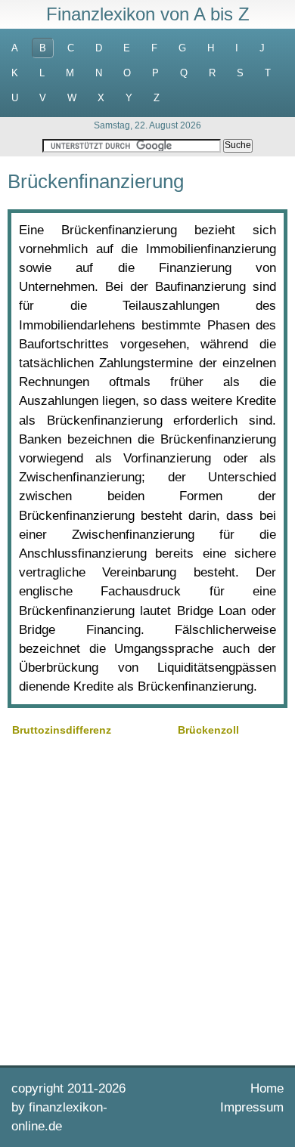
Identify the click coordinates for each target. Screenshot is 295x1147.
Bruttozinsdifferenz (61, 730)
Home (267, 1088)
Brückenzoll (208, 730)
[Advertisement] (147, 899)
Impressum (252, 1107)
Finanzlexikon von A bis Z (148, 14)
